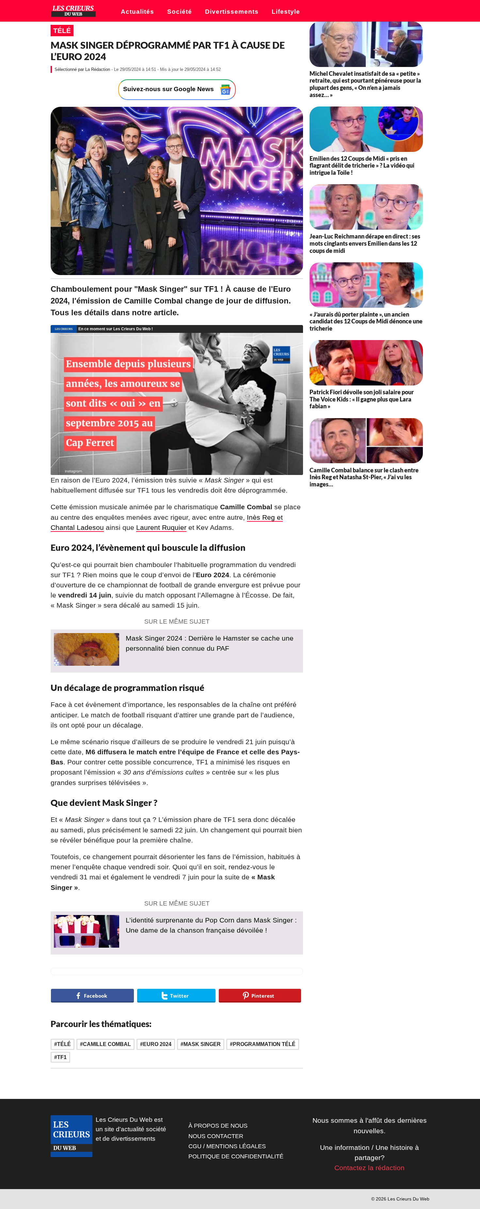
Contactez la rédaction (369, 1167)
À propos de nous (218, 1125)
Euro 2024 (157, 1044)
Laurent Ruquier (161, 527)
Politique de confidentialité (235, 1156)
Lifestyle (286, 11)
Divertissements (232, 11)
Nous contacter (215, 1136)
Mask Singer (202, 1044)
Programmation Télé (264, 1044)
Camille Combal (107, 1044)
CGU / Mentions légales (227, 1146)
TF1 (62, 1057)
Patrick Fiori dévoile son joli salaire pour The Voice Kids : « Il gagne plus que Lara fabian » (362, 399)
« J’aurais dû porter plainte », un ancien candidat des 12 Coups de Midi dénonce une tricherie (366, 321)
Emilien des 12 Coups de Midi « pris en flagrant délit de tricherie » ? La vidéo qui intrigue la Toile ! (362, 165)
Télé (62, 30)
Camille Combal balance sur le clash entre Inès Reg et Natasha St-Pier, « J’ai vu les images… (364, 476)
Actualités (137, 11)
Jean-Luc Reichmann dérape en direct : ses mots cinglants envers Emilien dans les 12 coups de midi (365, 243)
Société (179, 11)
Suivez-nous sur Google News (169, 89)
